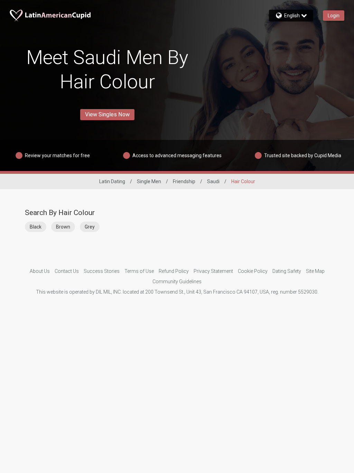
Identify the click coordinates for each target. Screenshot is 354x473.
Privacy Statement (213, 271)
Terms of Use (139, 271)
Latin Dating (112, 181)
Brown (63, 227)
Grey (90, 227)
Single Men (149, 181)
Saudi (213, 181)
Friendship (184, 181)
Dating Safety (286, 271)
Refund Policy (174, 271)
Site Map (315, 271)
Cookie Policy (253, 271)
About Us (40, 271)
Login (333, 15)
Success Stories (102, 271)
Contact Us (67, 271)
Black (35, 227)
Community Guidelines (177, 281)
